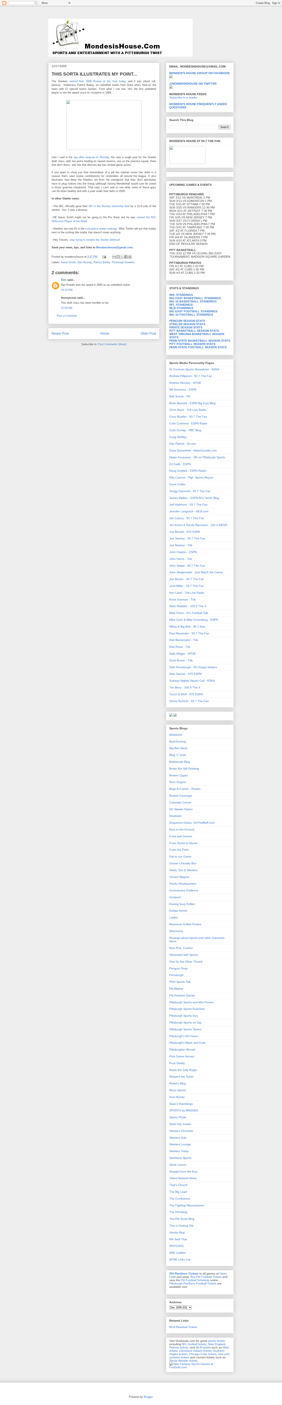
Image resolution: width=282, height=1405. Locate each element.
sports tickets (216, 1340)
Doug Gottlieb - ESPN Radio (187, 470)
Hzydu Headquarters (182, 883)
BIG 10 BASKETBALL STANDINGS (193, 301)
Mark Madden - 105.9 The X (187, 606)
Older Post (148, 333)
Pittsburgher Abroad (182, 1049)
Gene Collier (177, 484)
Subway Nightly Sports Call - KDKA (192, 680)
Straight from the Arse (183, 1171)
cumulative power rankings (101, 228)
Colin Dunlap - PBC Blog (185, 430)
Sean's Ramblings (181, 1103)
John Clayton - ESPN (183, 552)
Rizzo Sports (177, 1090)
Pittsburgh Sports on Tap (185, 1022)
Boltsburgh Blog (179, 761)
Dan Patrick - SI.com (182, 443)
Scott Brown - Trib (181, 660)
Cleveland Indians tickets (195, 1350)
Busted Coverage (180, 795)
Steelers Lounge (180, 1144)
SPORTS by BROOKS (183, 1110)
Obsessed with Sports (183, 954)
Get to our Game (180, 856)
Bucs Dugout (177, 782)
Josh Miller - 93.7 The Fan (186, 586)
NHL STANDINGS (181, 294)
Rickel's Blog (177, 1083)
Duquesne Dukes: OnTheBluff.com (192, 822)
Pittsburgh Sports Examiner (187, 1009)
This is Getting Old (181, 1225)
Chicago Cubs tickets (202, 1354)
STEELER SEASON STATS (187, 324)
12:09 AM (66, 307)
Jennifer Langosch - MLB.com (189, 511)
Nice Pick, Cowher (181, 948)
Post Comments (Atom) (112, 344)
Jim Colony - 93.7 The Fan (186, 518)
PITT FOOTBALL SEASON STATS (192, 344)
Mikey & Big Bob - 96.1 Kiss (187, 626)
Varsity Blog (177, 1232)
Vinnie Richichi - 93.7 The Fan (189, 701)
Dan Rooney (84, 262)
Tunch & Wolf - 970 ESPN (186, 694)
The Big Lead (178, 1191)
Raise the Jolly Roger (183, 1070)
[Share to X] (122, 257)
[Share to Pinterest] (130, 257)
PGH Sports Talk (180, 981)
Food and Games (180, 836)
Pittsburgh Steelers (123, 262)
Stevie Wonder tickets (183, 1360)
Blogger (148, 1396)
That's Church (178, 1185)
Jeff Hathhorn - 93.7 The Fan (188, 504)
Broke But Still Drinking (184, 768)
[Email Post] (104, 256)
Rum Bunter (177, 1097)
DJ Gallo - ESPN (180, 464)
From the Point (179, 849)
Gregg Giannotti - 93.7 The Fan (190, 491)
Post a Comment (67, 315)
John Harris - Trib (180, 558)
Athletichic (175, 734)
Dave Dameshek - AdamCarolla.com (193, 450)
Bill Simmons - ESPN (182, 389)
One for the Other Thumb (186, 961)
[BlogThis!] (118, 257)
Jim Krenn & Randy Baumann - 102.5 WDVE (198, 525)
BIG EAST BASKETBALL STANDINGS (195, 298)
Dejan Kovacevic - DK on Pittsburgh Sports (197, 457)
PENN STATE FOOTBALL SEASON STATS (198, 347)
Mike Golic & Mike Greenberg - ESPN (193, 619)
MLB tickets (203, 1347)
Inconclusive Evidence (183, 890)
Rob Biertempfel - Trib (183, 640)
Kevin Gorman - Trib (182, 599)
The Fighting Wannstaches (186, 1205)
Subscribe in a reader (183, 97)
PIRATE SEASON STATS (185, 327)
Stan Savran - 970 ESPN (185, 673)
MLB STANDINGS (181, 308)
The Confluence (179, 1198)
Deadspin (175, 815)
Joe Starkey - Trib (180, 545)
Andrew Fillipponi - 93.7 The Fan (190, 376)
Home (104, 333)
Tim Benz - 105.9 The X (184, 687)
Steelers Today (179, 1151)
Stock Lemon (177, 1164)
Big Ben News (178, 748)
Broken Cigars (178, 775)
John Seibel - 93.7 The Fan (187, 565)
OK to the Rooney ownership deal (109, 206)
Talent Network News (183, 1178)
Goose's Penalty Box (182, 863)
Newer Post (60, 333)
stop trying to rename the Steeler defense (94, 239)
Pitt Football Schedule (195, 1280)
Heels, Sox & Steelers (183, 870)
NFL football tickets (194, 1344)
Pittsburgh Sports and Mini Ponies (191, 1002)
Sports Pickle (177, 1117)
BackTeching (177, 741)
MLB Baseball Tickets (183, 1327)
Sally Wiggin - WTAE (182, 653)
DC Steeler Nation (181, 809)
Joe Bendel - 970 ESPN (184, 531)
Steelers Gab (177, 1137)
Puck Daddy (177, 1063)
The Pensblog (178, 1212)
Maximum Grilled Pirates (185, 924)
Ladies (173, 917)
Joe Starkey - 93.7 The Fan (187, 538)
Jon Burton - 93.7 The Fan (186, 579)
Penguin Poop (178, 968)
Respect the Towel (181, 1076)
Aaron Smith (68, 262)
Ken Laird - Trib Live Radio (186, 592)
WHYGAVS (176, 1245)
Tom (63, 279)
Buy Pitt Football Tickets (206, 1276)
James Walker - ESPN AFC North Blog (194, 498)
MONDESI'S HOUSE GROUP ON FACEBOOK (199, 73)
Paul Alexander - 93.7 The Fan (189, 633)
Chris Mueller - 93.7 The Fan (188, 416)
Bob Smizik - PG (180, 396)
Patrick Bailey (102, 262)
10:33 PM (66, 289)
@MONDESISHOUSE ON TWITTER (193, 83)
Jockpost (175, 897)
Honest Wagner (179, 877)
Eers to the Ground (181, 829)
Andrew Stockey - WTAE (185, 382)
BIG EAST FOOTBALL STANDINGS (193, 311)
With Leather (177, 1252)
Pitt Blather (176, 988)
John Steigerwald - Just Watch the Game (196, 572)
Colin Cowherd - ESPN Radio (188, 423)
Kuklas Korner (178, 910)
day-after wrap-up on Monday (91, 157)
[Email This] (114, 257)
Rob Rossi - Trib (179, 646)
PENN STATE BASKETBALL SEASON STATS (199, 340)
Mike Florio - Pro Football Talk (188, 613)
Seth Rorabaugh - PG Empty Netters (193, 667)
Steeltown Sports (180, 1158)
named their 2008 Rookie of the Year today (97, 81)
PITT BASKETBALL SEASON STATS (194, 330)
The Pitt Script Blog (181, 1218)
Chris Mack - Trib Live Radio (187, 409)
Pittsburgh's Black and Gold (187, 1042)
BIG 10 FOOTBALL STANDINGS (191, 314)
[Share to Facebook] (126, 257)
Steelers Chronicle (181, 1131)
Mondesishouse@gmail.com (114, 247)
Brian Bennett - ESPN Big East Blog (192, 403)
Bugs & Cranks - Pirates (184, 788)
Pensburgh (176, 975)
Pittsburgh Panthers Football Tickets (192, 1283)
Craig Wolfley (178, 437)
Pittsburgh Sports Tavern (185, 1029)
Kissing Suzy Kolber (182, 904)
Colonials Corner (180, 802)
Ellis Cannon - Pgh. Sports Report (191, 477)
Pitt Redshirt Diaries (182, 995)
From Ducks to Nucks (183, 843)
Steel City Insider (180, 1124)
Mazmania (176, 931)
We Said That (178, 1239)
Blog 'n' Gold (177, 755)
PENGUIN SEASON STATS (187, 320)
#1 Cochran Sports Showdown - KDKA (194, 369)
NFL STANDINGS (181, 304)
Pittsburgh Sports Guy (183, 1015)
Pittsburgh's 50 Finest (183, 1036)
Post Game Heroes (181, 1056)
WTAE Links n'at (180, 1259)
